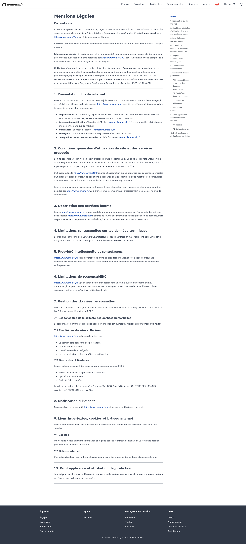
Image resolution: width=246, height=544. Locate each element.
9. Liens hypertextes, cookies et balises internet (178, 118)
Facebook (130, 517)
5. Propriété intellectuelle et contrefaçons (176, 58)
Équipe (125, 4)
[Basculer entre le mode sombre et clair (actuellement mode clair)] (241, 4)
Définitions (174, 17)
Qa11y (171, 517)
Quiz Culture (174, 531)
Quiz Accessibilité (177, 526)
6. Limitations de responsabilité (177, 67)
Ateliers (193, 4)
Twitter (128, 522)
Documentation (175, 4)
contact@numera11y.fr (119, 122)
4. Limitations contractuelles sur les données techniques (179, 48)
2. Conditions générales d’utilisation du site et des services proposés (180, 31)
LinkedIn (129, 526)
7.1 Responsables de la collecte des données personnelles (181, 84)
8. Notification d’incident (176, 109)
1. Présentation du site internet (179, 22)
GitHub (228, 4)
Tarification (156, 4)
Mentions (87, 517)
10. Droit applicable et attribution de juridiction (180, 134)
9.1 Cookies (177, 125)
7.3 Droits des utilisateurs (178, 102)
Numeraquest (175, 522)
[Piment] (217, 4)
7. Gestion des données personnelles (179, 74)
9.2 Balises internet (180, 129)
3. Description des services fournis (177, 39)
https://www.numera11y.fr (66, 37)
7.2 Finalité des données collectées (180, 94)
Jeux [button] (204, 4)
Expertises (139, 4)
